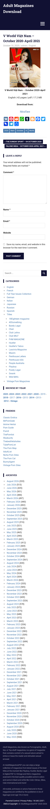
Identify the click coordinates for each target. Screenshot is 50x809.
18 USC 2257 (38, 801)
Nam (13, 130)
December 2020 (14, 713)
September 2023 (14, 600)
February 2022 (13, 665)
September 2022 (14, 641)
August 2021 (13, 686)
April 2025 (11, 536)
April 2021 (11, 699)
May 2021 (11, 696)
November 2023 (14, 594)
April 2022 (11, 658)
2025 (5, 394)
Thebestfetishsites (12, 441)
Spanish (11, 311)
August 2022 (13, 645)
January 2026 (13, 505)
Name (6, 209)
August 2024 (13, 563)
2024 (11, 394)
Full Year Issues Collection (19, 294)
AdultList (7, 451)
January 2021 (13, 709)
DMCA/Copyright (10, 804)
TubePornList (9, 444)
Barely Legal (15, 326)
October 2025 (13, 515)
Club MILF (14, 336)
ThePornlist (8, 434)
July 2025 (11, 525)
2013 (38, 397)
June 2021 (12, 692)
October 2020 (13, 720)
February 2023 (13, 624)
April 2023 (11, 617)
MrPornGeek (9, 421)
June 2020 (12, 733)
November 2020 (14, 716)
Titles (9, 314)
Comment (8, 172)
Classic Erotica (10, 417)
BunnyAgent (9, 462)
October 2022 (13, 638)
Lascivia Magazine (18, 349)
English (32, 45)
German (10, 297)
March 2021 (12, 703)
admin (24, 45)
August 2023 (13, 604)
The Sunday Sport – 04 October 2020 (23, 142)
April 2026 (11, 495)
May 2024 (11, 573)
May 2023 (11, 614)
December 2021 (14, 672)
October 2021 (13, 679)
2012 (6, 401)
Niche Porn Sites (11, 455)
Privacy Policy (26, 801)
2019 (43, 394)
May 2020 (11, 737)
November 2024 (14, 553)
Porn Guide (8, 427)
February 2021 (13, 706)
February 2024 (13, 583)
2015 (25, 397)
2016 (18, 397)
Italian (10, 300)
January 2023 (13, 628)
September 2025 (14, 519)
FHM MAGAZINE (17, 339)
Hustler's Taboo (16, 346)
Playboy (13, 366)
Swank (12, 373)
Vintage (13, 401)
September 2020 (14, 723)
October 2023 (13, 597)
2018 (5, 397)
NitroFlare (25, 111)
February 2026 (13, 501)
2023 (17, 394)
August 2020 (13, 726)
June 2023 (12, 611)
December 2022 (14, 631)
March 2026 (12, 498)
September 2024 (14, 559)
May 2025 (11, 532)
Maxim (12, 353)
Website (7, 233)
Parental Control (12, 801)
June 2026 (12, 488)
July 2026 (11, 484)
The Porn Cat (9, 458)
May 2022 (11, 655)
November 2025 (14, 512)
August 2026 (13, 481)
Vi (26, 130)
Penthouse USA (16, 360)
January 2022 (13, 669)
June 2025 (12, 529)
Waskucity (8, 438)
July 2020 (11, 730)
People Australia (16, 363)
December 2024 (14, 549)
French (10, 290)
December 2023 (14, 590)
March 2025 (12, 539)
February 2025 (13, 542)
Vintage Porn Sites (12, 465)
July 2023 (11, 607)
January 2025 (13, 546)
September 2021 (14, 682)
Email (6, 221)
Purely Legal (15, 370)
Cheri (11, 329)
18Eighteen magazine (19, 319)
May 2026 (11, 491)
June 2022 (12, 651)
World (31, 130)
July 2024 (11, 566)
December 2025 (14, 508)
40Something (15, 322)
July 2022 (11, 648)
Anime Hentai (9, 424)
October (20, 130)
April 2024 (11, 576)
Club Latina (14, 332)
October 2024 (13, 556)
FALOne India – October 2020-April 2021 (25, 146)
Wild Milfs (13, 377)
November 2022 (14, 634)
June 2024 (12, 570)
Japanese (11, 304)
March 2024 (12, 580)
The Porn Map (10, 448)
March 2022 (12, 662)
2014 (31, 397)
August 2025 (13, 522)
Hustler (12, 343)
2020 (6, 130)
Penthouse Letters (17, 356)
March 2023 (12, 621)
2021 (30, 394)
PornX (6, 431)
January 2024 (13, 587)
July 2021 (11, 689)
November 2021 (14, 675)
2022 (24, 394)
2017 (12, 397)
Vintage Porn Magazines (18, 381)
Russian (10, 307)
